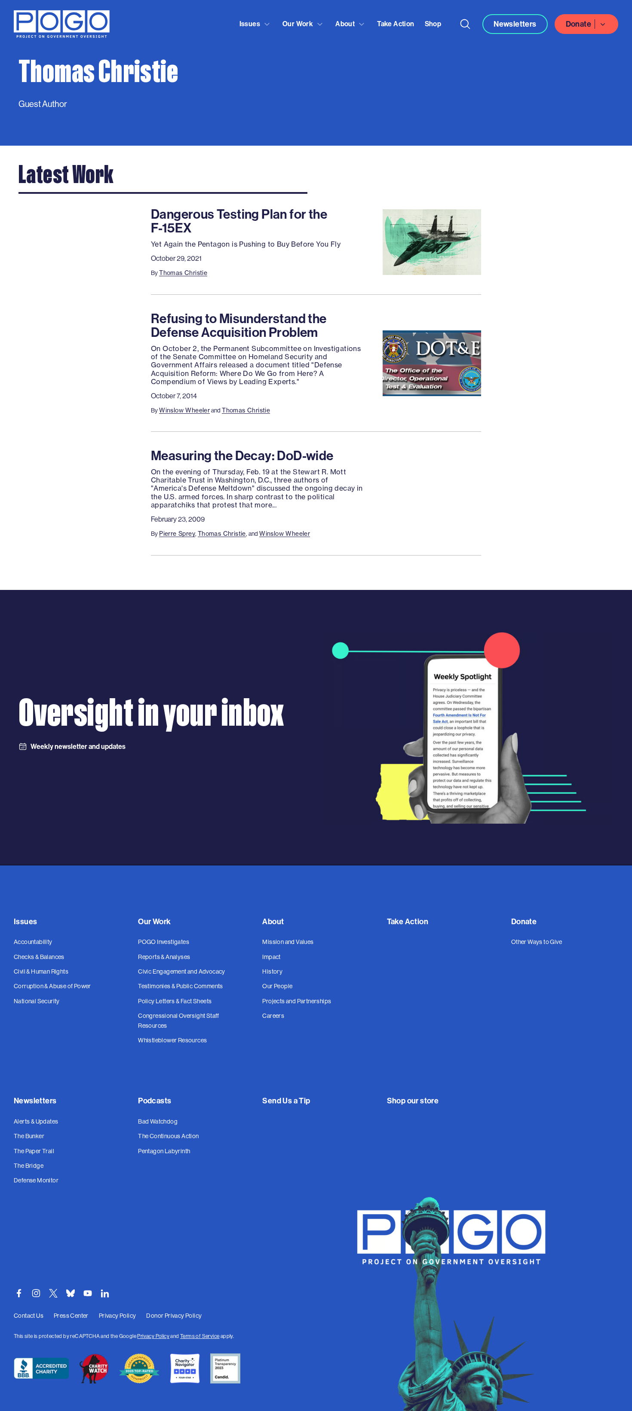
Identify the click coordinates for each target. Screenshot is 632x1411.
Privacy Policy (153, 1336)
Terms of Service (199, 1336)
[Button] (465, 24)
